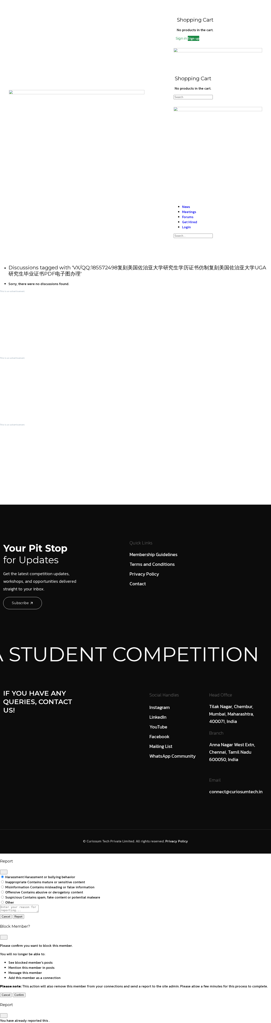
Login (167, 124)
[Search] (218, 4)
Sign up (193, 38)
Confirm (19, 995)
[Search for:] (193, 96)
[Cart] (180, 10)
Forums (119, 124)
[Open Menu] (176, 43)
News (72, 124)
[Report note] (19, 911)
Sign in (181, 38)
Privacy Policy (176, 841)
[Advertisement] (127, 324)
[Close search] (176, 248)
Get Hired (144, 124)
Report (18, 916)
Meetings (95, 124)
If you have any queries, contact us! (37, 701)
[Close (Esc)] (3, 872)
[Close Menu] (176, 198)
